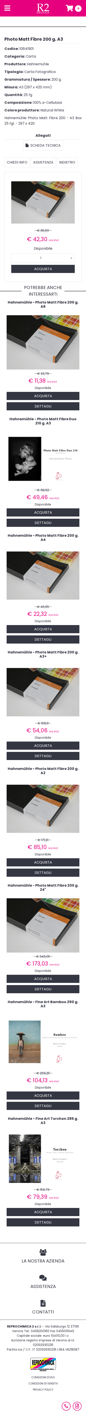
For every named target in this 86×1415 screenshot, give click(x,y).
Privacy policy (43, 1389)
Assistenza (43, 162)
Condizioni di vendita (43, 1383)
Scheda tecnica (45, 145)
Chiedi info (17, 162)
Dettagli (43, 406)
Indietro (67, 162)
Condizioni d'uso (43, 1377)
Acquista (43, 268)
